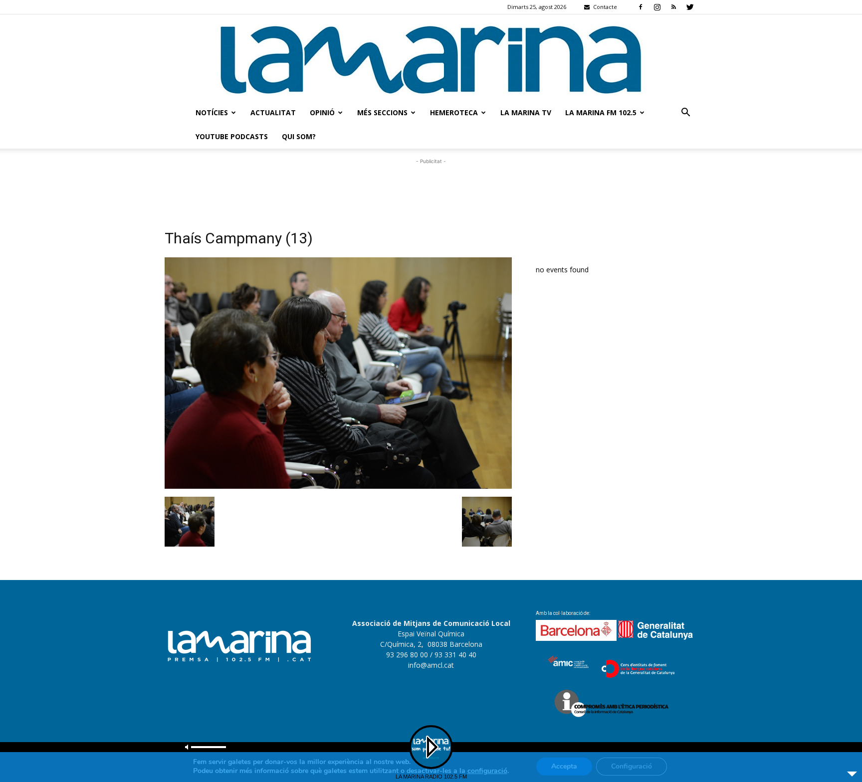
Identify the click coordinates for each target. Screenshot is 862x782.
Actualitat (273, 112)
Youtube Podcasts (232, 136)
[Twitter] (689, 7)
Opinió (322, 112)
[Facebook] (640, 7)
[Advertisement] (431, 189)
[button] (685, 113)
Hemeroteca (454, 112)
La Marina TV (525, 112)
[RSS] (673, 7)
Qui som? (299, 136)
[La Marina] (431, 57)
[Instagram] (656, 7)
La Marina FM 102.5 (601, 112)
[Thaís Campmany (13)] (338, 486)
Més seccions (382, 112)
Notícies (212, 112)
